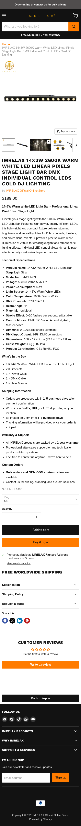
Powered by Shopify (40, 819)
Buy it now (40, 542)
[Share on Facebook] (5, 621)
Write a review (40, 664)
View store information (18, 563)
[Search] (73, 26)
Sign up (60, 777)
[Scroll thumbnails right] (75, 145)
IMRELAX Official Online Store (25, 190)
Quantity (7, 508)
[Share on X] (12, 621)
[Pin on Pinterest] (27, 621)
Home (6, 44)
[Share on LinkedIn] (20, 621)
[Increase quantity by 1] (36, 517)
